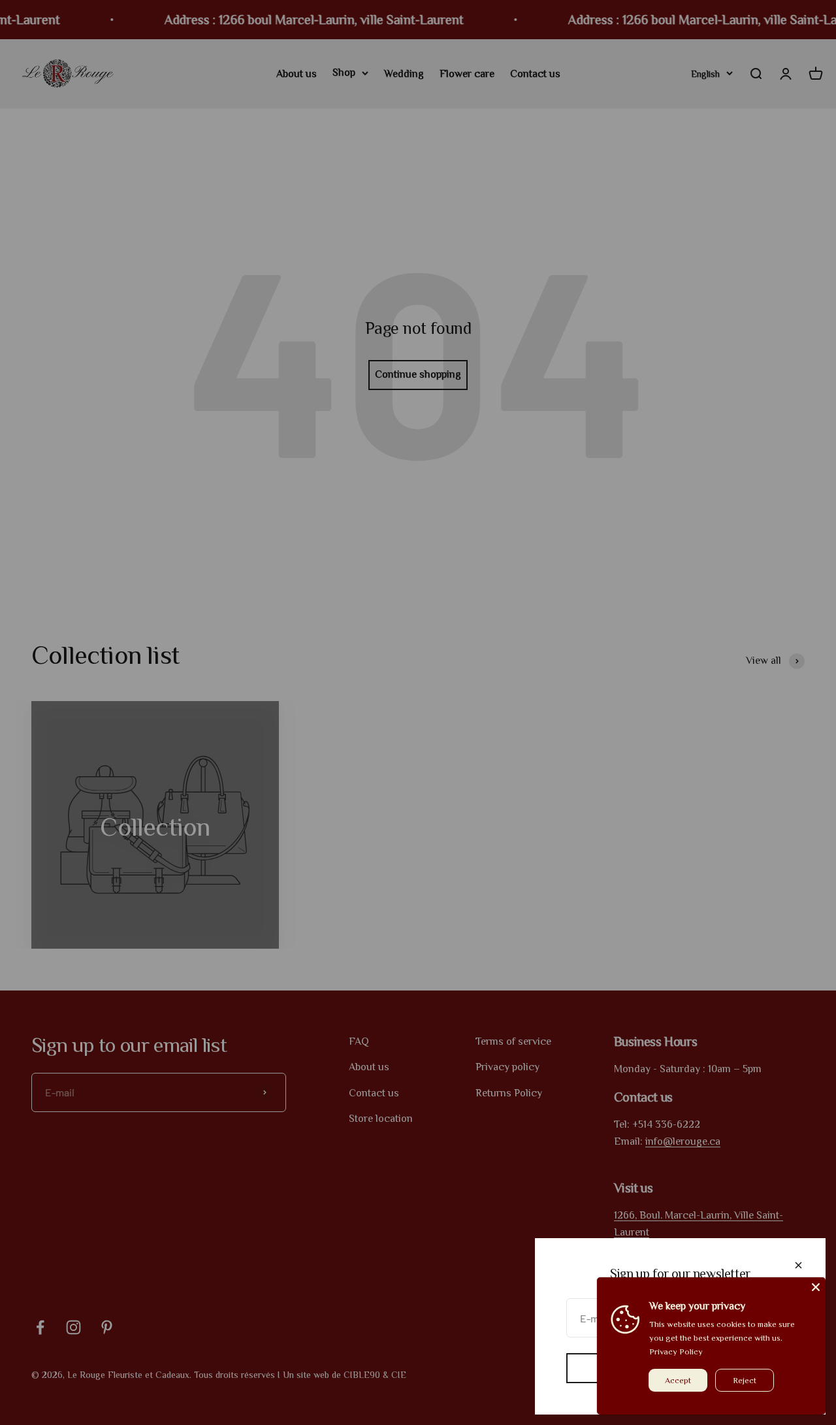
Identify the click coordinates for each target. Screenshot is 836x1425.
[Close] (798, 1265)
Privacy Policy (676, 1351)
